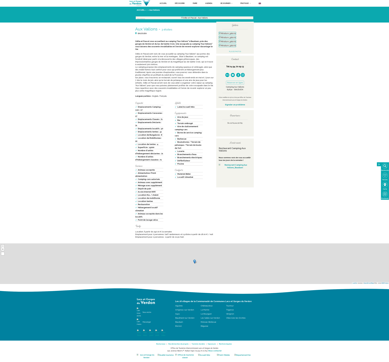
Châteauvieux (207, 306)
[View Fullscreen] (2, 253)
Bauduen (179, 322)
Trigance (230, 310)
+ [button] (2, 246)
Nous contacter (215, 351)
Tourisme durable (198, 344)
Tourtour (230, 306)
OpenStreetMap (369, 283)
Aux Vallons (154, 10)
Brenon (178, 326)
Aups (177, 314)
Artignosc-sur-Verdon (184, 310)
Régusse (204, 326)
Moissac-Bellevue (208, 322)
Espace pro (212, 344)
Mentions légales (225, 344)
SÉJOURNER (225, 3)
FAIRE (195, 3)
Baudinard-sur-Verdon (184, 318)
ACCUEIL (163, 3)
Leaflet (355, 283)
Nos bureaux (160, 344)
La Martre (205, 310)
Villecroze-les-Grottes (236, 318)
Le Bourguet (206, 314)
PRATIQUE (244, 3)
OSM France (384, 283)
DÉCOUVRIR (180, 3)
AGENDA (208, 3)
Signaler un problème (235, 105)
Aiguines (179, 306)
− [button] (2, 249)
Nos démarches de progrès (178, 344)
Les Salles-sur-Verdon (210, 318)
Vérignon (230, 314)
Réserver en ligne (235, 83)
